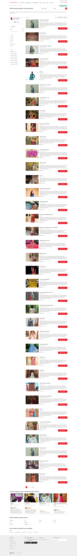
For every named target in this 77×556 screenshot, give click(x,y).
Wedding (11, 5)
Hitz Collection (43, 110)
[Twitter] (42, 539)
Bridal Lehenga (15, 5)
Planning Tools (22, 2)
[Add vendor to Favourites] (37, 21)
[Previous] (10, 504)
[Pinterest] (44, 539)
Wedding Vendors (35, 2)
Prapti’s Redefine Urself (44, 97)
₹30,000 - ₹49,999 (14, 58)
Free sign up (65, 2)
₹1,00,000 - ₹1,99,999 (14, 62)
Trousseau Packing (35, 532)
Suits (11, 42)
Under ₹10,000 (13, 51)
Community (51, 2)
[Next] (67, 504)
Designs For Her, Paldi (44, 460)
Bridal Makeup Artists (18, 532)
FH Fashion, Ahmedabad (44, 279)
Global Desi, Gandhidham (45, 123)
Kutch (40, 522)
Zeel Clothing (42, 473)
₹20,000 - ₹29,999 (14, 57)
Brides (41, 2)
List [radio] (57, 17)
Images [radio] (61, 17)
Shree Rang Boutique (44, 201)
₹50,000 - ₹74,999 (14, 60)
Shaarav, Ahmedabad (44, 58)
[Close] (22, 17)
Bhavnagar (11, 524)
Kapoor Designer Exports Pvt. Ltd (46, 292)
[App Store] (27, 543)
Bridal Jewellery (29, 532)
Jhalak (41, 175)
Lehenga (12, 37)
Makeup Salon (24, 532)
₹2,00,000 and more (14, 64)
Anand (11, 522)
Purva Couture (42, 266)
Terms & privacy (12, 540)
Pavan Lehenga (43, 33)
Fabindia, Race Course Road (45, 84)
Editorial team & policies (13, 545)
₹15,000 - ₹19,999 (14, 55)
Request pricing (62, 28)
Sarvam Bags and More (44, 149)
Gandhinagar (26, 524)
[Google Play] (34, 543)
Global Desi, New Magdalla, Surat (46, 214)
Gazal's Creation (43, 162)
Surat (25, 520)
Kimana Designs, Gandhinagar (46, 396)
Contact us (11, 539)
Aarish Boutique (43, 136)
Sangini (12, 503)
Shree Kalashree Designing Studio (46, 305)
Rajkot (55, 520)
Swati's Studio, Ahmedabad (45, 422)
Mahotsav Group (43, 253)
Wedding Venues (29, 2)
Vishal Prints (42, 357)
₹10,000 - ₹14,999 (14, 53)
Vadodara (40, 520)
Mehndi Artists (12, 532)
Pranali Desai (42, 318)
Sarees (12, 40)
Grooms (44, 2)
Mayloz (41, 409)
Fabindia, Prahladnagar (44, 20)
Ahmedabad (11, 520)
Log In (62, 2)
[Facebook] (40, 539)
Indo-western (13, 44)
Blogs (47, 2)
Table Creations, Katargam (45, 383)
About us (11, 544)
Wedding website (12, 548)
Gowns (12, 38)
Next (32, 487)
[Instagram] (46, 539)
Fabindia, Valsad (43, 448)
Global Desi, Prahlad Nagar (45, 188)
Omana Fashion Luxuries (44, 240)
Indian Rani (42, 370)
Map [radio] (65, 17)
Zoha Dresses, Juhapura (44, 331)
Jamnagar (25, 522)
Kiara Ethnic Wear (43, 435)
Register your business (13, 543)
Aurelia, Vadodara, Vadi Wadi (45, 46)
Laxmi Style (27, 503)
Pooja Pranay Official (44, 344)
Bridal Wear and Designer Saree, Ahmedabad (49, 227)
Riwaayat (41, 71)
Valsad (55, 522)
